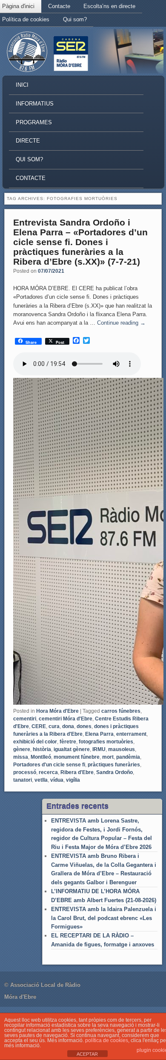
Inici (22, 85)
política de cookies (106, 1040)
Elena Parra (99, 734)
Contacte (59, 6)
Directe (28, 140)
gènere (21, 749)
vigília (73, 780)
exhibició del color (35, 742)
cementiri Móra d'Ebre (65, 719)
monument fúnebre (77, 757)
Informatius (35, 103)
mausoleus (121, 749)
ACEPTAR (87, 1054)
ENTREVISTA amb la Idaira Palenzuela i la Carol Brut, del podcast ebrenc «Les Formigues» (103, 918)
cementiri (24, 719)
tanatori (22, 780)
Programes (34, 122)
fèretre (68, 742)
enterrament (131, 734)
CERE (38, 726)
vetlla (41, 780)
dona (68, 726)
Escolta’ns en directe (109, 6)
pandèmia (128, 757)
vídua (56, 780)
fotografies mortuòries (106, 742)
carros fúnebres (120, 711)
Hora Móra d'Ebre (57, 711)
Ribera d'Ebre (77, 772)
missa (20, 757)
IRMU (99, 749)
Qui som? (75, 19)
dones (84, 726)
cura (54, 726)
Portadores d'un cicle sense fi (49, 765)
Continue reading (121, 323)
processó (24, 772)
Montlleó (41, 757)
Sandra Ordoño (114, 772)
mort (108, 757)
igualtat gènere (72, 749)
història (42, 749)
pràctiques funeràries (114, 765)
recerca (48, 772)
